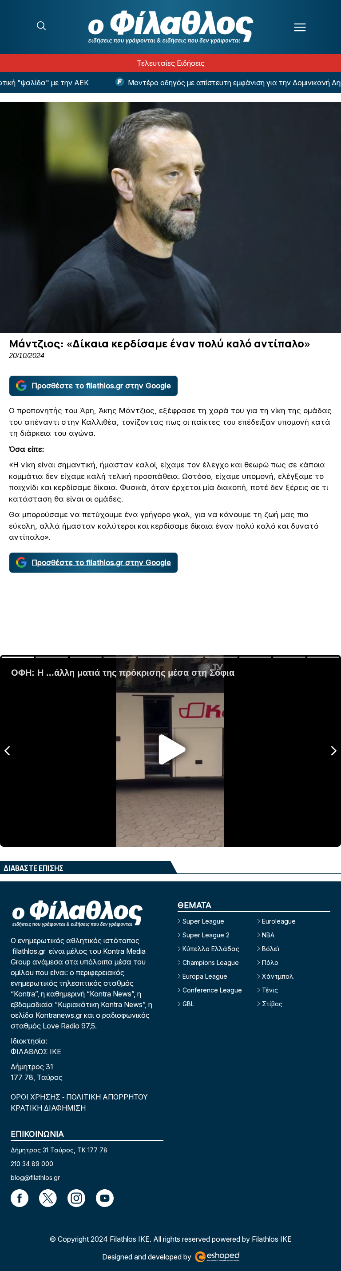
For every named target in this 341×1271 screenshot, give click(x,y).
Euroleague (279, 921)
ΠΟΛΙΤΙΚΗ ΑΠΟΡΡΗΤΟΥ (107, 1096)
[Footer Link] (19, 1198)
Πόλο (270, 962)
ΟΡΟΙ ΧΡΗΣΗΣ (36, 1096)
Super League (203, 921)
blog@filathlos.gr (35, 1177)
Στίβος (272, 1004)
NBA (268, 935)
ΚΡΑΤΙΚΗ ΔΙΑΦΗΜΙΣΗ (48, 1108)
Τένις (270, 990)
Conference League (212, 990)
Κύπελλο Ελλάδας (210, 948)
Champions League (210, 962)
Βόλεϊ (270, 948)
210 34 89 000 (32, 1163)
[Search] (41, 25)
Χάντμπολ (277, 976)
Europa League (204, 976)
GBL (188, 1004)
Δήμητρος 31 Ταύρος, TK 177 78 (59, 1150)
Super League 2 (206, 935)
